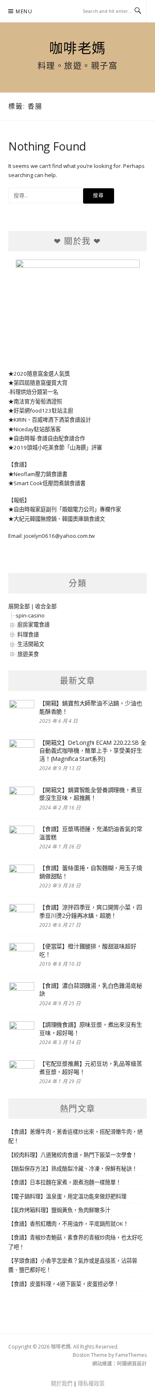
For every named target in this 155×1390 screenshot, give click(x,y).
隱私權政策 (91, 1383)
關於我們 (61, 1383)
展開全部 (19, 606)
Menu (24, 11)
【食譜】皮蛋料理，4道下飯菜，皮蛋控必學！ (63, 1284)
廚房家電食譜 (33, 624)
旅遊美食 (28, 654)
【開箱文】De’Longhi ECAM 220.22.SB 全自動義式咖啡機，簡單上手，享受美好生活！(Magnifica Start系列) (92, 751)
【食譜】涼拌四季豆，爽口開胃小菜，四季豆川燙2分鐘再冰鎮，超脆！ (90, 911)
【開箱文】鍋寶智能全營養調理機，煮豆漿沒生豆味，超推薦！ (90, 794)
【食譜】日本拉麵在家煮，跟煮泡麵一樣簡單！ (64, 1182)
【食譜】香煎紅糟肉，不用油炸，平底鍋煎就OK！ (68, 1223)
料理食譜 (28, 634)
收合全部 (46, 606)
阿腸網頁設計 (132, 1363)
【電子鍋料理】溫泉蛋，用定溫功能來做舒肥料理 (67, 1196)
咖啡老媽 (77, 48)
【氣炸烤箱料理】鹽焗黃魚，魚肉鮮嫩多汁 (59, 1210)
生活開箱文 (30, 644)
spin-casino (30, 615)
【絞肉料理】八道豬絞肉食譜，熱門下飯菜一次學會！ (72, 1155)
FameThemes (131, 1354)
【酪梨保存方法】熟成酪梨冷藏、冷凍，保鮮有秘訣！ (72, 1168)
